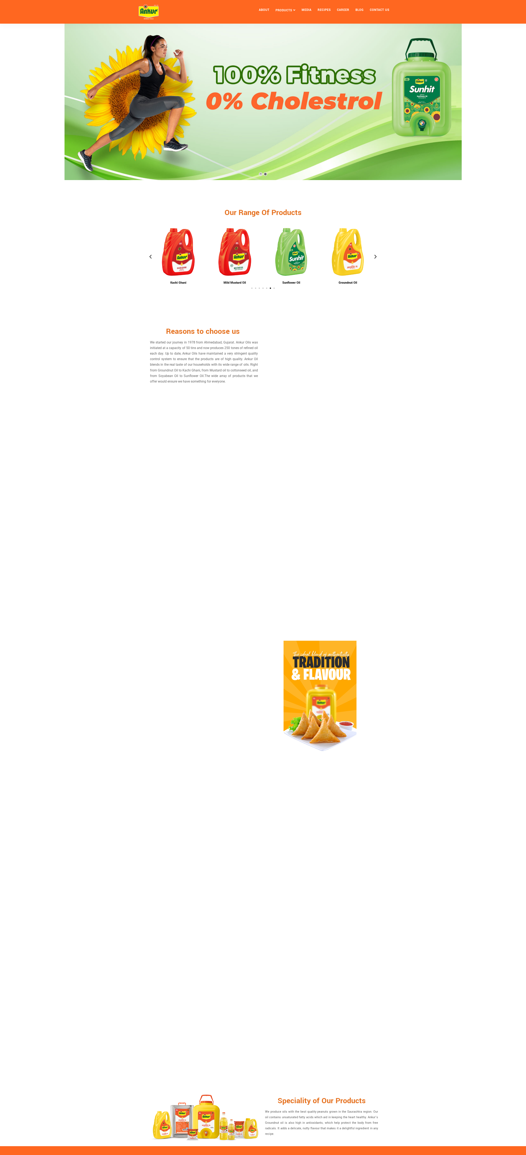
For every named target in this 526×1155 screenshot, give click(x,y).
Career (343, 10)
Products (284, 10)
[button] (150, 256)
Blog (359, 10)
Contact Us (379, 10)
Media (306, 10)
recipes (324, 10)
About (264, 10)
